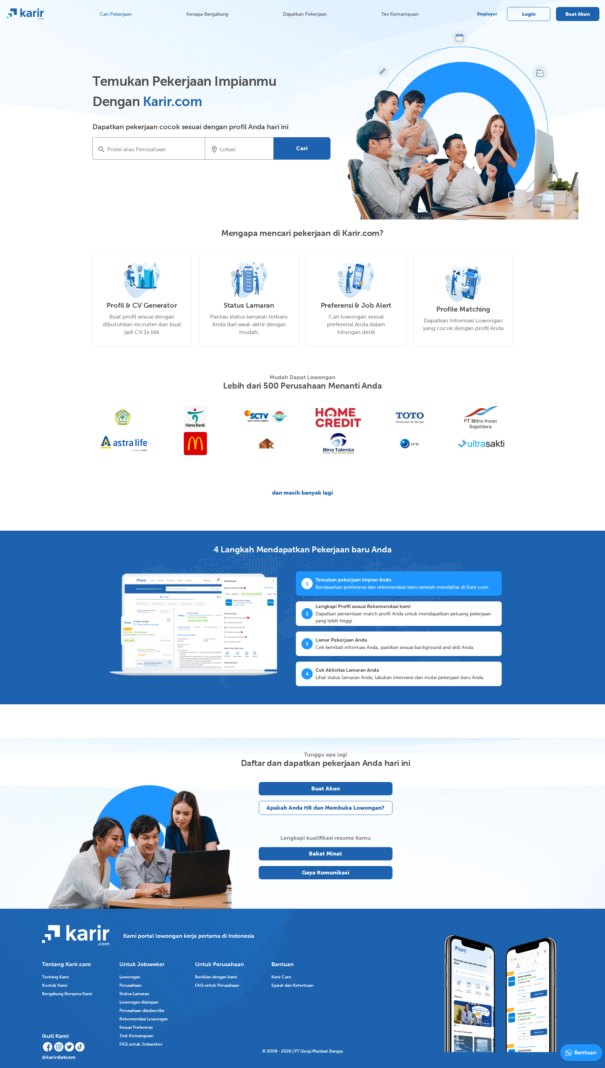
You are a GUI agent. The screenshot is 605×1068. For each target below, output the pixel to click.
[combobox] (153, 149)
